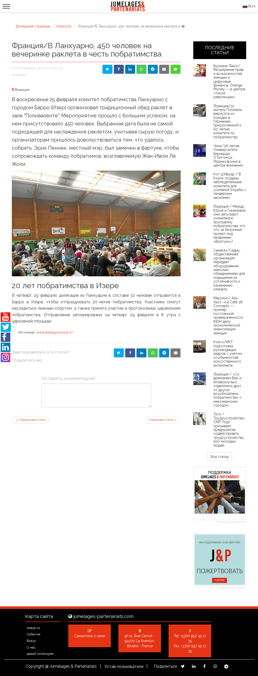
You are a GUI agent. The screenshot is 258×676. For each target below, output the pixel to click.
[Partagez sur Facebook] (204, 666)
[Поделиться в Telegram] (153, 69)
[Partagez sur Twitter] (183, 666)
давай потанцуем (40, 654)
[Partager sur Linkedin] (141, 353)
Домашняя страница (33, 26)
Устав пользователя (123, 666)
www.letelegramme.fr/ (54, 332)
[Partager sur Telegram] (164, 353)
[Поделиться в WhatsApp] (141, 69)
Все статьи (220, 457)
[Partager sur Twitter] (119, 353)
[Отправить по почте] (164, 69)
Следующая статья (163, 419)
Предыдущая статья (30, 419)
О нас (31, 647)
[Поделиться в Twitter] (107, 69)
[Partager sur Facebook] (130, 353)
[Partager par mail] (175, 353)
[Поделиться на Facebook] (119, 69)
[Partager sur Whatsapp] (153, 353)
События (33, 634)
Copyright (35, 666)
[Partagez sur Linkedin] (194, 666)
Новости (63, 26)
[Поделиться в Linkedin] (130, 69)
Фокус (31, 641)
